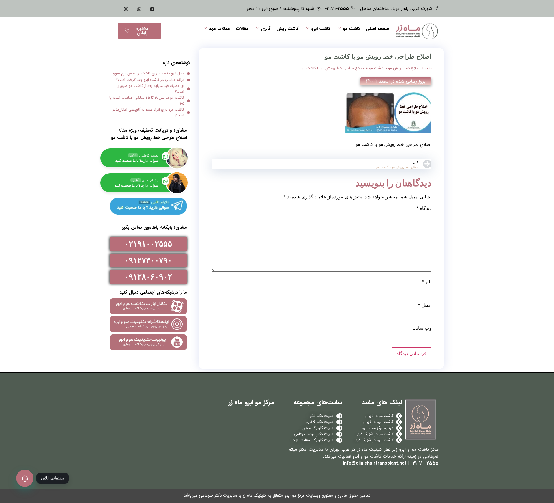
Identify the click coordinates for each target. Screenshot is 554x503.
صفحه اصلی (377, 28)
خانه (428, 68)
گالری (266, 28)
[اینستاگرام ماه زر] (126, 8)
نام (426, 281)
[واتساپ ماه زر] (139, 8)
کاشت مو (351, 28)
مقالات (242, 28)
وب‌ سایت (421, 328)
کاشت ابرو (320, 28)
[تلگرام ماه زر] (152, 8)
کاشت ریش (287, 28)
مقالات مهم (219, 28)
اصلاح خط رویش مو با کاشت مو (394, 68)
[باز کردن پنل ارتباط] (24, 478)
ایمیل (424, 305)
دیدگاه (423, 208)
